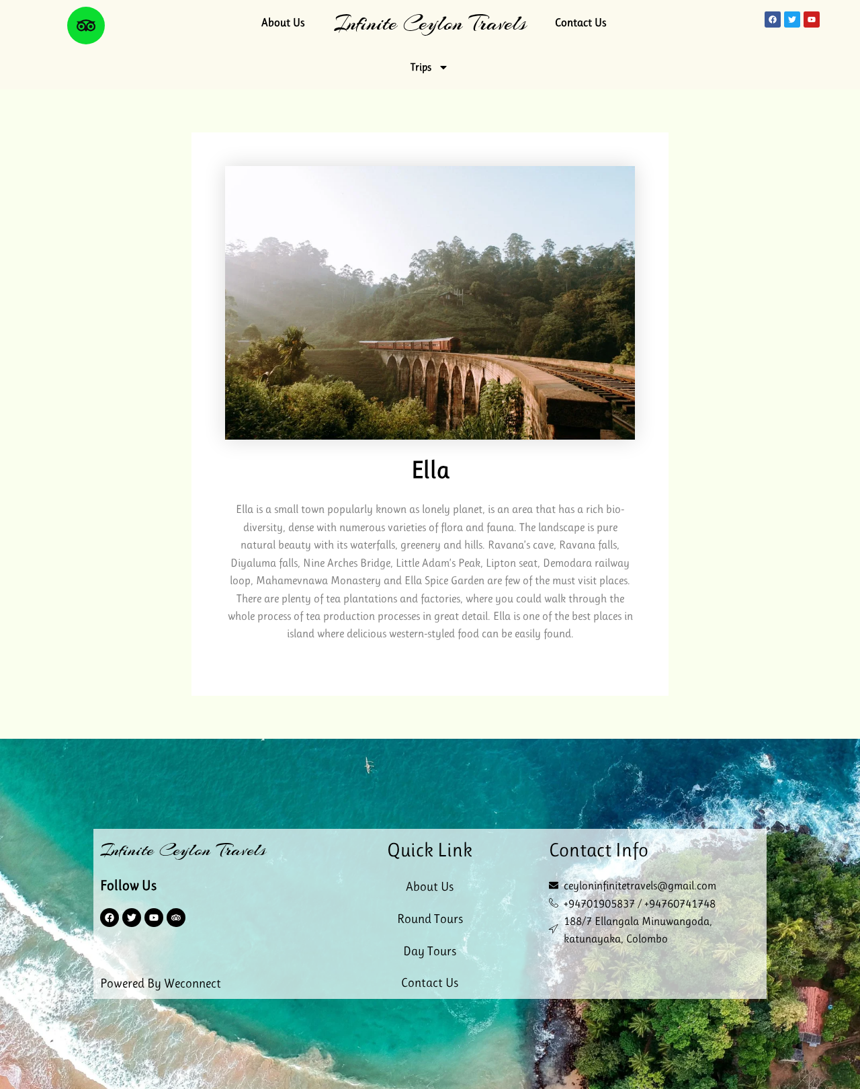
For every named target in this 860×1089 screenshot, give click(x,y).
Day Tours (429, 951)
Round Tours (430, 919)
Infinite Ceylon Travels (430, 23)
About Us (282, 22)
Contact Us (580, 22)
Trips (421, 67)
